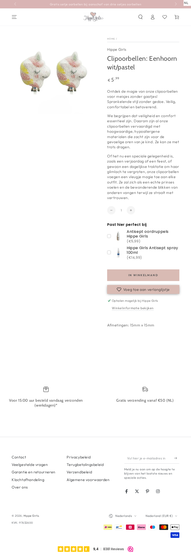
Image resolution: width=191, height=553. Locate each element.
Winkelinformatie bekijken (133, 308)
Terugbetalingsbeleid (85, 464)
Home (111, 38)
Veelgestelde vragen (30, 464)
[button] (140, 17)
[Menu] (14, 17)
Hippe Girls (116, 49)
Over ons (20, 487)
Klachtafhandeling (28, 479)
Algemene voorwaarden (88, 479)
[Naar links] (16, 4)
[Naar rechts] (175, 4)
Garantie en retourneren (33, 472)
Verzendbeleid (79, 472)
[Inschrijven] (176, 458)
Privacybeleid (79, 457)
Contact (19, 457)
